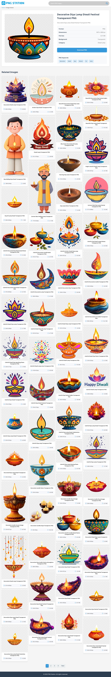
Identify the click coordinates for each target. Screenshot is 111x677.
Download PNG (82, 50)
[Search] (107, 3)
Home (3, 7)
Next (62, 666)
